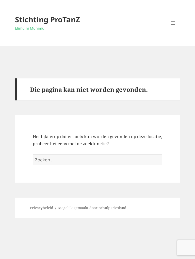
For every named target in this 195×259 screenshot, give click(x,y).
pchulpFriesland (112, 207)
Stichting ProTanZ (47, 19)
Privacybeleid (41, 207)
